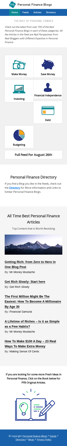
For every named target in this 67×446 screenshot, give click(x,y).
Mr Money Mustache (22, 272)
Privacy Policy (44, 439)
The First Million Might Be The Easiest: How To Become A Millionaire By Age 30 (33, 301)
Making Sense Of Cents (24, 351)
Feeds (53, 436)
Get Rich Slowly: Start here (25, 281)
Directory (21, 439)
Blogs (31, 439)
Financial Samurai (21, 311)
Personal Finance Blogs (34, 436)
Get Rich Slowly (19, 286)
